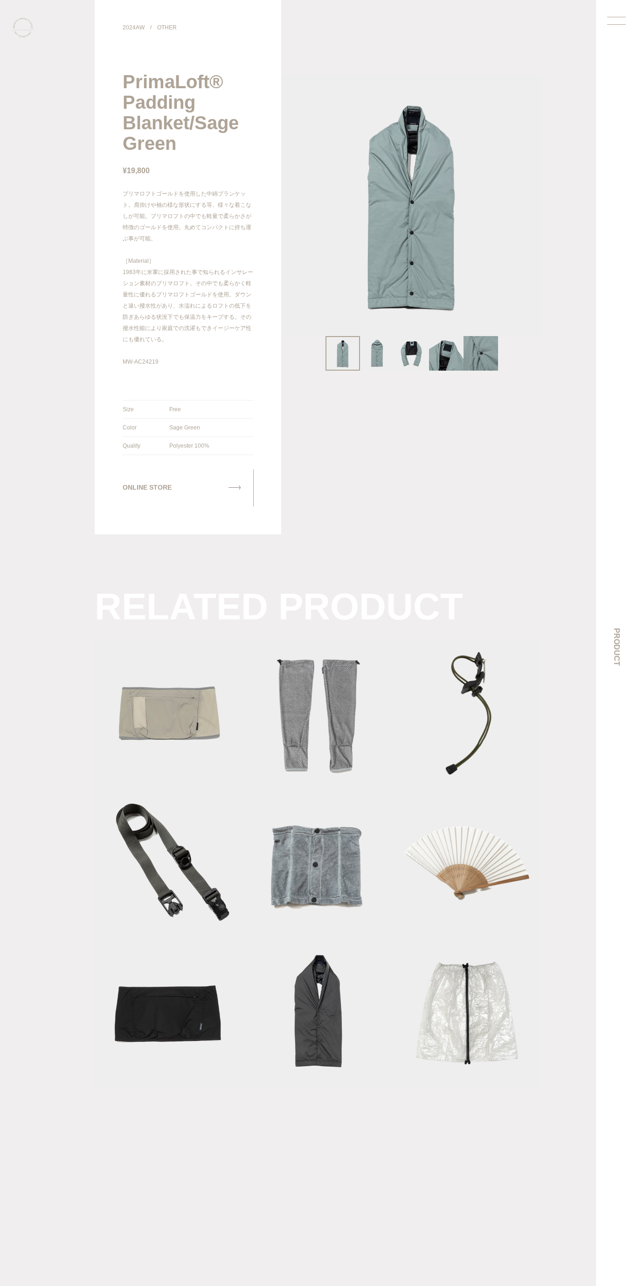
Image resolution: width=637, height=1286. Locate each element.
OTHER (167, 27)
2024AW (134, 27)
